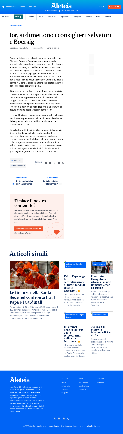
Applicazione (84, 386)
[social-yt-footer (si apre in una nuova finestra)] (55, 418)
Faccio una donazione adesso (27, 228)
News (41, 16)
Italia (98, 16)
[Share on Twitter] (54, 163)
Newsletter (83, 383)
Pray (17, 16)
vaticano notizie (16, 26)
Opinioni (31, 16)
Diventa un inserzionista (69, 426)
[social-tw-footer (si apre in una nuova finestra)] (64, 418)
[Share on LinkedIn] (50, 163)
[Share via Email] (59, 163)
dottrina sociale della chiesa (74, 265)
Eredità (89, 16)
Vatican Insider (37, 48)
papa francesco (99, 264)
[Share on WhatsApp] (63, 163)
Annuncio (82, 389)
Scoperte (77, 16)
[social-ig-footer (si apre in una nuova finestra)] (68, 418)
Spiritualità (65, 16)
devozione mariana (100, 315)
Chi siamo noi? (42, 426)
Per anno (100, 383)
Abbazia (108, 16)
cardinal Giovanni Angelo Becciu (75, 316)
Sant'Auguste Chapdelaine (70, 11)
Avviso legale (54, 426)
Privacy (97, 426)
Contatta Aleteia (86, 426)
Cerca (33, 7)
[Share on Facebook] (46, 163)
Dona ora (112, 7)
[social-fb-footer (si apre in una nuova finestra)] (59, 418)
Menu (7, 16)
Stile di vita (52, 16)
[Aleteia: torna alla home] (61, 5)
